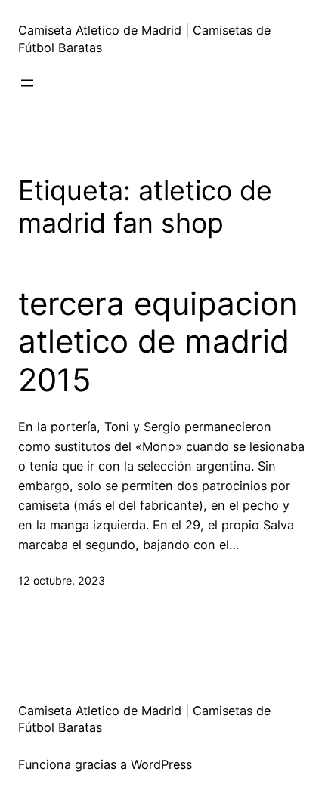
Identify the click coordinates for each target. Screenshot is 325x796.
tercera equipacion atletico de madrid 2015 (158, 342)
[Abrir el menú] (27, 83)
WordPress (161, 764)
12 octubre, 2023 (61, 580)
